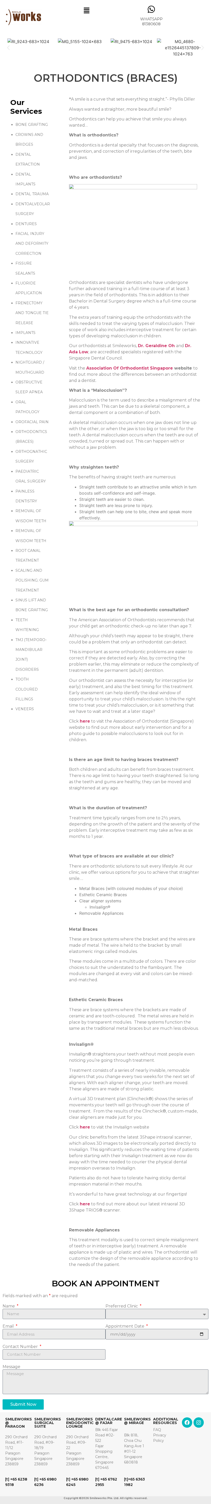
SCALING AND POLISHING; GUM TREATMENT (32, 580)
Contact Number (21, 1347)
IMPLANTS (25, 332)
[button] (87, 10)
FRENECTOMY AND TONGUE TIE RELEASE (32, 313)
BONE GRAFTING (31, 124)
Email (9, 1326)
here (85, 1127)
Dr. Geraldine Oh (156, 345)
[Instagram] (199, 1422)
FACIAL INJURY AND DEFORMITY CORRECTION (31, 243)
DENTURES (26, 224)
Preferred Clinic (122, 1306)
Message (11, 1367)
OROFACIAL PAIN (32, 422)
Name (9, 1306)
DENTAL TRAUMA (32, 194)
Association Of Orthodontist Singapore (129, 368)
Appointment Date (125, 1326)
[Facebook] (187, 1422)
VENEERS (24, 709)
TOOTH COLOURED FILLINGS (26, 689)
